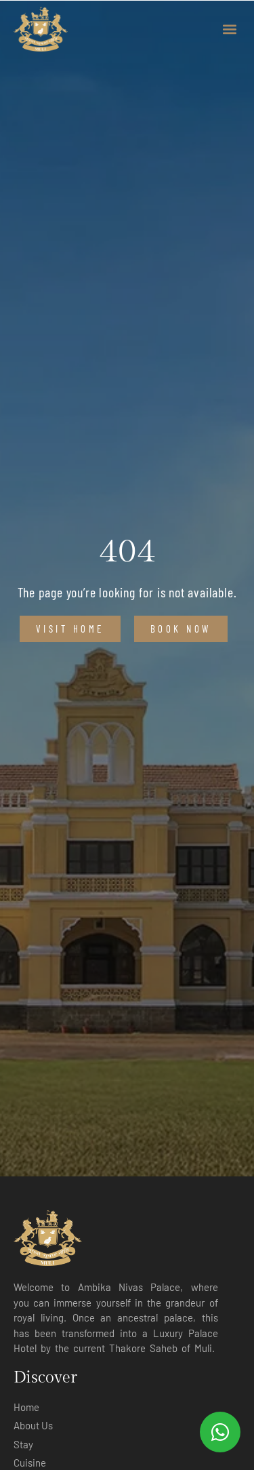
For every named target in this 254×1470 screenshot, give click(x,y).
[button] (229, 29)
